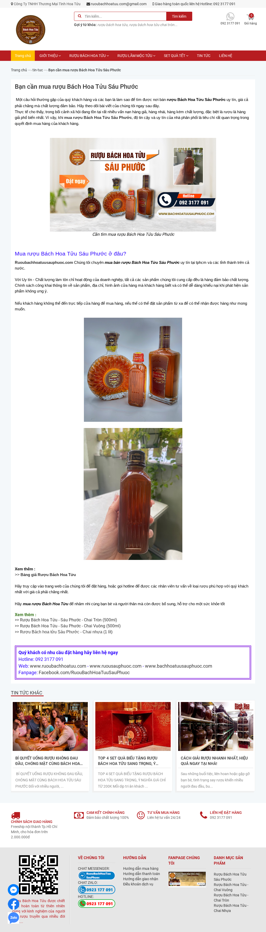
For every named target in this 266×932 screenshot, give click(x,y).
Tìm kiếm (179, 16)
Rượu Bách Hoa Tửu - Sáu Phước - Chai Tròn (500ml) (68, 619)
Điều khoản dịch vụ (138, 884)
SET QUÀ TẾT (174, 56)
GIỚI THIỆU (48, 56)
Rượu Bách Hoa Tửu (57, 575)
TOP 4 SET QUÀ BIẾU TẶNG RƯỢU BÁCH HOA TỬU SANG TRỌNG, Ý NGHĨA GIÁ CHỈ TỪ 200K (127, 761)
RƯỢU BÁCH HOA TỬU (87, 56)
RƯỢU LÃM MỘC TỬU (134, 56)
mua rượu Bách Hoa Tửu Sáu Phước (98, 118)
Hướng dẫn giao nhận (140, 879)
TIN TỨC (203, 56)
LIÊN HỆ (225, 56)
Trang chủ (23, 56)
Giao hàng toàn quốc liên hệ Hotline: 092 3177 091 (195, 4)
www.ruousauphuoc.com (116, 666)
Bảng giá (29, 575)
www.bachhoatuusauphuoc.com (178, 666)
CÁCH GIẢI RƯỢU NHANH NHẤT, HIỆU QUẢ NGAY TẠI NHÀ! (214, 761)
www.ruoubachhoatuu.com (58, 666)
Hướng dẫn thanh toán (141, 874)
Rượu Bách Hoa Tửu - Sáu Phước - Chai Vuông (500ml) (70, 625)
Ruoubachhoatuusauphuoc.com (44, 262)
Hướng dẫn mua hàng (140, 868)
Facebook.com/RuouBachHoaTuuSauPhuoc (84, 672)
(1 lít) (67, 632)
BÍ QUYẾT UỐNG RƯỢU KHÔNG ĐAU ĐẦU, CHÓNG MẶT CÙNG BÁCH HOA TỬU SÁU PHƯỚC (47, 761)
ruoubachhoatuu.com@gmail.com (118, 4)
